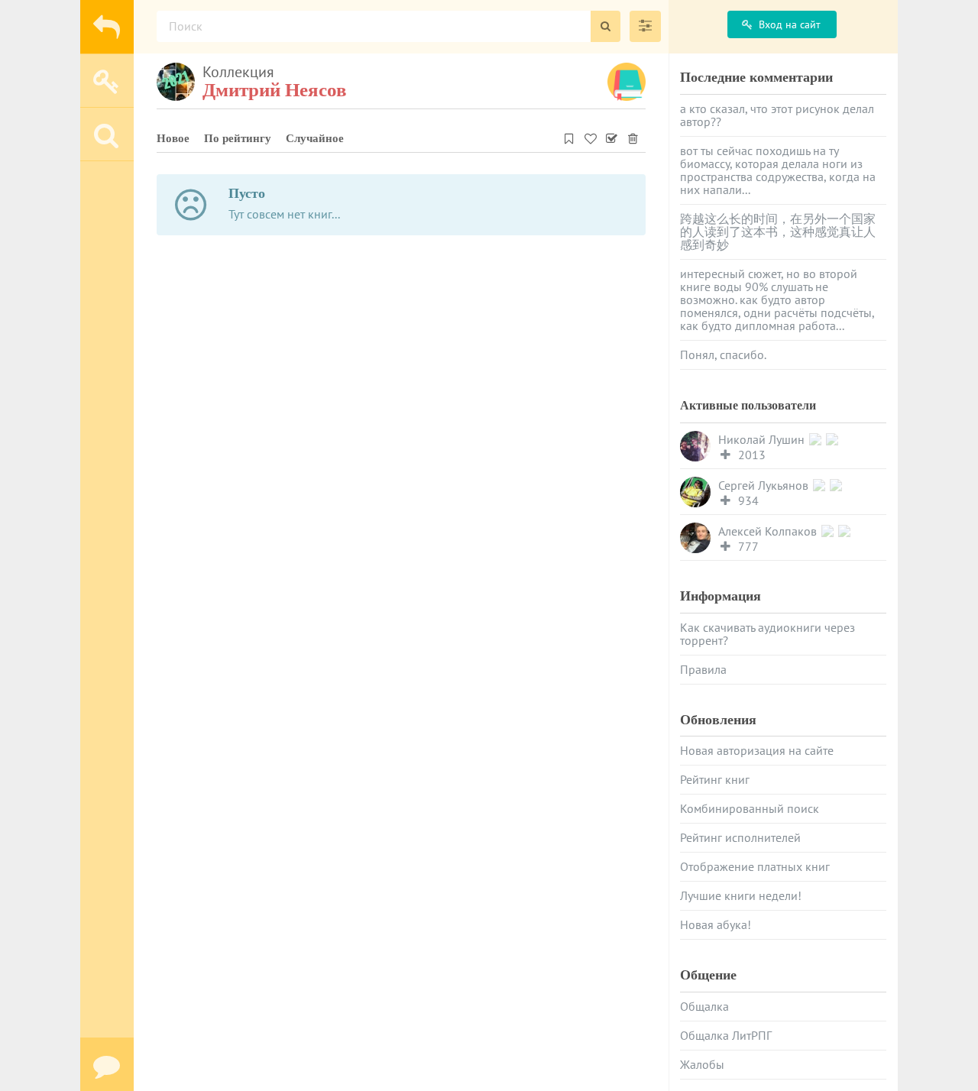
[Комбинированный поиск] (645, 26)
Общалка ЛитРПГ (726, 1035)
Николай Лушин (763, 439)
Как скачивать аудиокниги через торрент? (767, 634)
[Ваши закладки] (569, 136)
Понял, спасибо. (723, 354)
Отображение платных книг (755, 866)
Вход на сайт (790, 24)
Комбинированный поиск (749, 808)
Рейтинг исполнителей (740, 837)
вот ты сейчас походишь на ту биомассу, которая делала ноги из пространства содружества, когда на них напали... (778, 170)
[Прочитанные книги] (611, 136)
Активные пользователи (748, 405)
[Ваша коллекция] (590, 136)
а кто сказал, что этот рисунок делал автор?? (777, 115)
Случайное (315, 138)
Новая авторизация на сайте (757, 750)
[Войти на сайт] (107, 80)
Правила (703, 669)
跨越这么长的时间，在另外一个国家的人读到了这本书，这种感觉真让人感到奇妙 (778, 231)
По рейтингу (237, 138)
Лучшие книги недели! (741, 895)
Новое (173, 138)
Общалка (704, 1006)
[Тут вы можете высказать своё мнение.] (107, 1064)
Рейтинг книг (715, 779)
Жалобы (702, 1064)
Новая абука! (715, 924)
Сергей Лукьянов (764, 485)
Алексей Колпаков (769, 531)
